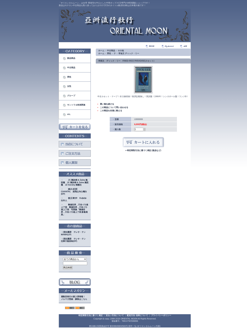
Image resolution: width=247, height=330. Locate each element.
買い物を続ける (107, 104)
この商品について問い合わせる (114, 107)
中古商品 (71, 67)
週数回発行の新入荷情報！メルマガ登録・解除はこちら (74, 297)
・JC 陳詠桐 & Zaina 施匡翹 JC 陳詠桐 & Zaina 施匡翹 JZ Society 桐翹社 (75, 182)
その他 (121, 50)
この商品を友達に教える (111, 110)
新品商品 (71, 58)
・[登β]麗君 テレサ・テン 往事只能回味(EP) (74, 240)
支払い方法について (115, 315)
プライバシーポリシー (161, 315)
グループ (71, 95)
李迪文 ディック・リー (128, 53)
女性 (69, 86)
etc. (69, 114)
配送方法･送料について (137, 315)
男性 (69, 77)
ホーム (101, 50)
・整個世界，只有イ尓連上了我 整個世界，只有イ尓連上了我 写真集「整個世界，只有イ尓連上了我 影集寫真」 (74, 209)
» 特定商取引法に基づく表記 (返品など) (143, 150)
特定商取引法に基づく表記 (90, 315)
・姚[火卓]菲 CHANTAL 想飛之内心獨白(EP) (74, 191)
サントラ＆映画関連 (76, 105)
